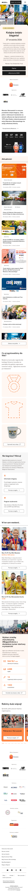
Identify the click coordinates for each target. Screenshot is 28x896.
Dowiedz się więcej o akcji (13, 693)
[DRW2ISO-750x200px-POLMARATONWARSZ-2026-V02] (14, 339)
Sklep (4, 875)
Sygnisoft (18, 889)
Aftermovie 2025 (14, 73)
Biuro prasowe (21, 875)
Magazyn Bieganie (6, 864)
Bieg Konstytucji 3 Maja (7, 856)
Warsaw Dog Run (5, 854)
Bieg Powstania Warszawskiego (9, 859)
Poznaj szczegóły (13, 490)
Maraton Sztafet (5, 851)
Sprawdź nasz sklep (12, 444)
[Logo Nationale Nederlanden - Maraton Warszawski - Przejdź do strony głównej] (5, 2)
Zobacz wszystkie (13, 343)
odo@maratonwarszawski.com (9, 882)
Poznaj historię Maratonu (9, 128)
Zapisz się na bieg (16, 2)
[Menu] (25, 2)
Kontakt (11, 875)
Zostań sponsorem (7, 877)
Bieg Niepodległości (6, 862)
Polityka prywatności (14, 886)
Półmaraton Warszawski (7, 848)
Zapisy (14, 68)
